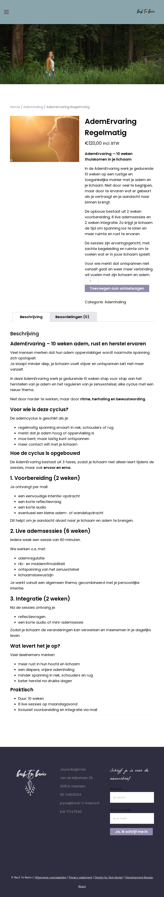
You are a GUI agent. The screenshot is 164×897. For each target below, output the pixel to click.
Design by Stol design (109, 877)
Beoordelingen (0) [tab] (72, 316)
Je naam (115, 788)
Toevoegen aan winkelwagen (117, 288)
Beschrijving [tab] (31, 316)
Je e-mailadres (120, 809)
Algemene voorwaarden (50, 877)
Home (15, 107)
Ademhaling (33, 107)
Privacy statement (80, 877)
